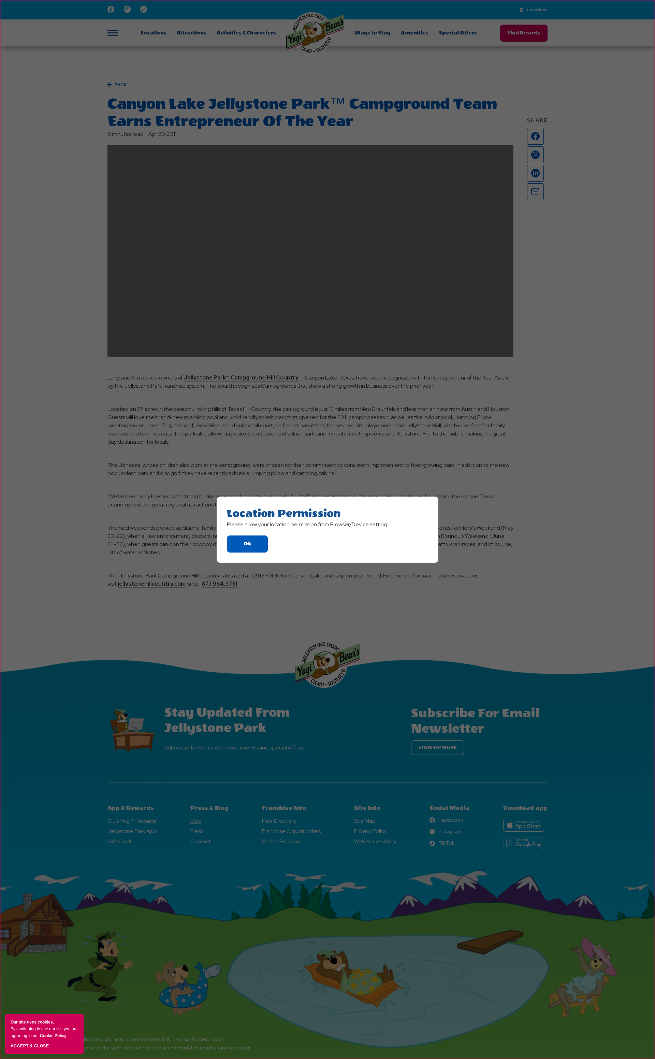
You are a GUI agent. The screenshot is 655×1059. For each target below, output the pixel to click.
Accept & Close (30, 1046)
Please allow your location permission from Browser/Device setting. (307, 524)
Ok (256, 547)
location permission (284, 513)
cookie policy (53, 1035)
